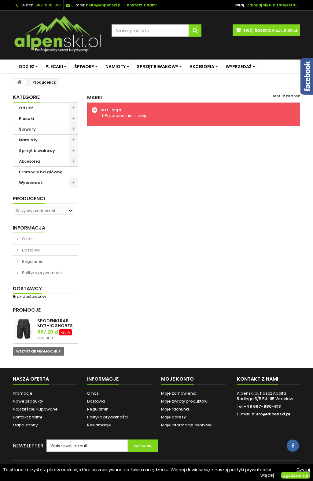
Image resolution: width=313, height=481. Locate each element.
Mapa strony (25, 425)
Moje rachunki (175, 409)
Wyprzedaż (239, 66)
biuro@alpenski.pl (104, 5)
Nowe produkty (28, 401)
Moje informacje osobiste (186, 425)
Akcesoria (202, 66)
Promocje (27, 309)
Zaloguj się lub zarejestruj (272, 5)
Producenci (29, 198)
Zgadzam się (295, 475)
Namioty (115, 66)
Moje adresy (173, 417)
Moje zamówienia (179, 393)
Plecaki (54, 66)
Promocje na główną (41, 172)
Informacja (29, 227)
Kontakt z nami (27, 417)
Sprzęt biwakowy (157, 66)
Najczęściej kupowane (35, 409)
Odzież (26, 66)
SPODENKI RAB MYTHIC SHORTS (55, 323)
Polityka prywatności (42, 273)
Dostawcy (27, 288)
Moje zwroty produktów (184, 401)
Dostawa (30, 250)
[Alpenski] (57, 35)
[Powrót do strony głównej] (19, 82)
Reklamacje (99, 425)
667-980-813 (48, 5)
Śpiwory (84, 66)
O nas (27, 239)
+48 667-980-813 (262, 406)
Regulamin (32, 261)
